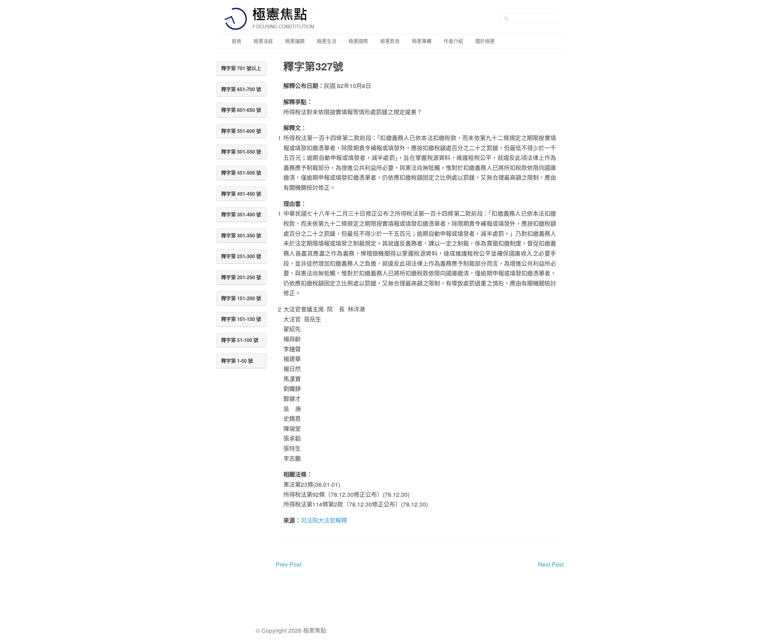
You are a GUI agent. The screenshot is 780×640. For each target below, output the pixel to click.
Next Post (551, 564)
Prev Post (288, 564)
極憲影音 (390, 40)
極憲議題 (295, 40)
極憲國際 (358, 40)
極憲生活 (326, 40)
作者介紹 (453, 40)
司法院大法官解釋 (324, 520)
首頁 (236, 40)
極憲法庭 (263, 40)
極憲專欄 (421, 40)
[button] (241, 68)
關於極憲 (485, 40)
